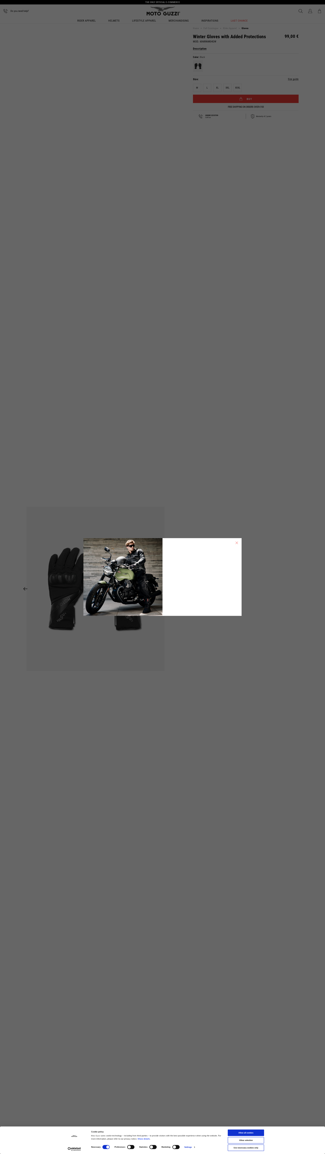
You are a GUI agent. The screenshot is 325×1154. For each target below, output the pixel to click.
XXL (228, 87)
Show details (144, 1139)
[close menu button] (236, 542)
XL (217, 87)
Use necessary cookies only (246, 1148)
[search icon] (301, 11)
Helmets (113, 21)
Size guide (293, 79)
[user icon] (310, 11)
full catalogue (211, 28)
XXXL (237, 87)
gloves (245, 28)
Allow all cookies (245, 1133)
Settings (188, 1147)
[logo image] (163, 11)
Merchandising (179, 21)
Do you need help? (20, 11)
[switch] (130, 1147)
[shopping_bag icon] (320, 11)
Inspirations (209, 21)
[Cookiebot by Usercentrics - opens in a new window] (74, 1149)
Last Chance (239, 21)
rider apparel (230, 28)
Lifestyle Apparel (144, 21)
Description (200, 48)
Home (196, 28)
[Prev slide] (25, 588)
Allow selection (246, 1140)
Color (195, 57)
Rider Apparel (86, 21)
